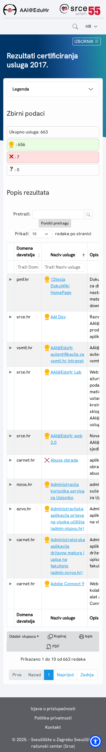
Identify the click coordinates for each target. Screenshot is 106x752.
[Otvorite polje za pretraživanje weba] (75, 27)
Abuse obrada (64, 460)
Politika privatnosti (53, 718)
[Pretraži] (88, 214)
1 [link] (49, 675)
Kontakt (53, 727)
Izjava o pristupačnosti (53, 709)
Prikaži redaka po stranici (53, 234)
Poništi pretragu (55, 223)
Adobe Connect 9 (67, 584)
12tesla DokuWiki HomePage (61, 285)
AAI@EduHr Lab (66, 372)
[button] (38, 255)
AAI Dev (58, 317)
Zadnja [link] (87, 675)
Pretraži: (21, 214)
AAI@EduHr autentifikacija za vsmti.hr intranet (67, 354)
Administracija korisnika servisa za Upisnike (68, 491)
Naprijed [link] (65, 675)
